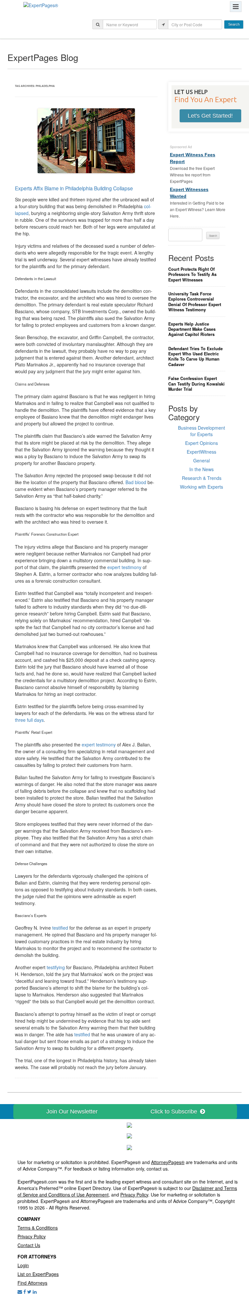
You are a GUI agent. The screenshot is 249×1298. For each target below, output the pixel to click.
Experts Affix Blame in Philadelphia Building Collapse (74, 188)
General (201, 460)
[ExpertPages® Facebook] (24, 1291)
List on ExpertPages (38, 1274)
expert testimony (124, 567)
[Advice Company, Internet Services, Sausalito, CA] (129, 1146)
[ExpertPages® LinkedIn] (35, 1291)
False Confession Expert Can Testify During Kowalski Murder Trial (196, 384)
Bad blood (135, 482)
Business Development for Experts (201, 430)
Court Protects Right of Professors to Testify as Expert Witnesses (192, 274)
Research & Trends (201, 478)
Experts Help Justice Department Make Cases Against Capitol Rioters (192, 329)
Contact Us (29, 1245)
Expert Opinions (201, 443)
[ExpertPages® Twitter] (29, 1291)
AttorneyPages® (167, 1162)
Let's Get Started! (210, 116)
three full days (29, 720)
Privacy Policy (134, 1194)
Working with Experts (201, 486)
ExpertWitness (201, 451)
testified (60, 927)
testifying (56, 967)
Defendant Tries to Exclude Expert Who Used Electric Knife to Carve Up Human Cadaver (195, 356)
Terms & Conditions (38, 1227)
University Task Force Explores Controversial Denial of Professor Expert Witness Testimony (194, 302)
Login (23, 1265)
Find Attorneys (32, 1283)
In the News (201, 469)
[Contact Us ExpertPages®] (20, 1291)
